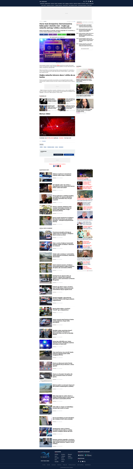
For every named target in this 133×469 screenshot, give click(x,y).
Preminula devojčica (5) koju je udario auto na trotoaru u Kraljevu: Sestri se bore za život (63, 234)
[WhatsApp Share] (62, 34)
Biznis (79, 3)
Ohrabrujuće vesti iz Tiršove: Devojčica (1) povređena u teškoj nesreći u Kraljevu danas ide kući (62, 430)
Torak (45, 147)
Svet (64, 3)
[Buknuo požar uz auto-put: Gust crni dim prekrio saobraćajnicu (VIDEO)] (45, 388)
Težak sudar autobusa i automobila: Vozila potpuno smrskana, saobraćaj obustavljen (63, 255)
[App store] (81, 455)
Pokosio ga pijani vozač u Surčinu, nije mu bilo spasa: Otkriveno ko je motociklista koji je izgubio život (63, 288)
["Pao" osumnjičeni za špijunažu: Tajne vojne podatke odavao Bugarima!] (62, 101)
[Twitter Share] (70, 34)
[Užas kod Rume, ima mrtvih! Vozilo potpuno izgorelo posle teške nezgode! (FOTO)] (45, 355)
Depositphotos (88, 464)
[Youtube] (60, 166)
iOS (48, 138)
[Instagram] (88, 1)
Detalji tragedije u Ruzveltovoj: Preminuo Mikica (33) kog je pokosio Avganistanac (63, 299)
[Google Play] (88, 455)
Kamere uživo (47, 3)
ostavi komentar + (69, 154)
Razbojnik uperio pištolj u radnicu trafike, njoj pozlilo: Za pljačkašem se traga (52, 107)
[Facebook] (86, 1)
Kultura (83, 3)
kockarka (61, 147)
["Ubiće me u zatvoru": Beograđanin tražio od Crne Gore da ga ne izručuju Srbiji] (62, 108)
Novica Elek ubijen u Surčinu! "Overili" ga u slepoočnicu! (61, 309)
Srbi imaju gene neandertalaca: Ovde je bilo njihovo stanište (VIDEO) (84, 95)
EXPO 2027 (89, 5)
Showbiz (60, 3)
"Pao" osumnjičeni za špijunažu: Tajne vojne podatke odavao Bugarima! (70, 100)
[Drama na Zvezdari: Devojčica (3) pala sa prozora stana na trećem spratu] (45, 377)
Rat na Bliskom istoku (73, 5)
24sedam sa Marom (50, 5)
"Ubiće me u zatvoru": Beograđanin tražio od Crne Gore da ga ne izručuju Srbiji (70, 107)
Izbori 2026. (43, 5)
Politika (52, 3)
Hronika (67, 3)
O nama (43, 464)
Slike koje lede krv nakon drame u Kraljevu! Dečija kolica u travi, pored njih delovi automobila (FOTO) (63, 397)
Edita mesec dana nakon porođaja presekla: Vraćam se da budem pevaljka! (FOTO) (84, 110)
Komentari (90, 22)
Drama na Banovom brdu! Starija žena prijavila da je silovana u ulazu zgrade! (63, 365)
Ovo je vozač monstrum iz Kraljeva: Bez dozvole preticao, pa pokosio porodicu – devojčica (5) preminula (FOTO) (63, 219)
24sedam (61, 138)
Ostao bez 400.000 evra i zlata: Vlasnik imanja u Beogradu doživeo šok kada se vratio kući (63, 343)
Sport (56, 3)
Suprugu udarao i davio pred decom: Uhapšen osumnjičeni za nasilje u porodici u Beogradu (52, 100)
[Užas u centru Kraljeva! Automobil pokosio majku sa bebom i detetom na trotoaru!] (45, 246)
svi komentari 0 (58, 154)
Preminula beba (50, 147)
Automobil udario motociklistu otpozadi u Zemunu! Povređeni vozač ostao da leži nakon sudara (85, 25)
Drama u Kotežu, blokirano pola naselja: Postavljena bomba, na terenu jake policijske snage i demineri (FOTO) (62, 208)
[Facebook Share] (43, 34)
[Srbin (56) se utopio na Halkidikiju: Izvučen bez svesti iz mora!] (45, 410)
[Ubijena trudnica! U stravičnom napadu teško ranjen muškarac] (45, 177)
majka (56, 147)
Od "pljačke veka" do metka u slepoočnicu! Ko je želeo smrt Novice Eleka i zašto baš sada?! (64, 186)
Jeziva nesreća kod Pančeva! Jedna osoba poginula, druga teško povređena (63, 321)
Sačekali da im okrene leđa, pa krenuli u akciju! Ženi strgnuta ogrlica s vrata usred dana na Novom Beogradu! (64, 278)
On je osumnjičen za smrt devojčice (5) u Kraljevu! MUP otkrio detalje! (63, 418)
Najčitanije (85, 22)
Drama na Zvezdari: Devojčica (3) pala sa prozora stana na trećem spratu (62, 375)
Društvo (71, 3)
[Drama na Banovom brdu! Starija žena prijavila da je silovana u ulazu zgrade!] (45, 366)
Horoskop (91, 3)
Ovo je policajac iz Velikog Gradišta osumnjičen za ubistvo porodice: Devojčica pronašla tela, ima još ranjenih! (63, 198)
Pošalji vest (65, 464)
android (52, 138)
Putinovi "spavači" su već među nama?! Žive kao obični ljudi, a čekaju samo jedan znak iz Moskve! (86, 44)
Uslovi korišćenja (80, 464)
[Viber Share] (52, 34)
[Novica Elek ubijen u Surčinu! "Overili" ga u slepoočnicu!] (45, 311)
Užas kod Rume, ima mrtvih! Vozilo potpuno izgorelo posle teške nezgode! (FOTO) (63, 354)
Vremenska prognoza (82, 5)
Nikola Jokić (65, 5)
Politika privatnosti (72, 464)
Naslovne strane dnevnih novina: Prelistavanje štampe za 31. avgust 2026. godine (84, 80)
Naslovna (41, 21)
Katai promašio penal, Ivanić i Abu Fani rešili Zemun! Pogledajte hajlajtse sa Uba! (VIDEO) (86, 30)
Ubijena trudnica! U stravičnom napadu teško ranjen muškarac (62, 174)
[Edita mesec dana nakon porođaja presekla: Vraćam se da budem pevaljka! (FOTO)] (85, 103)
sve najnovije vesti (85, 48)
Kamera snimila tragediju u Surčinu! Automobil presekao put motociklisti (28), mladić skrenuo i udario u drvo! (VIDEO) (64, 441)
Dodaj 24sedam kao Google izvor (58, 37)
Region (69, 456)
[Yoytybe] (90, 1)
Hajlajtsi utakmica (58, 5)
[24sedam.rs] (43, 1)
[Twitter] (92, 1)
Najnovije (42, 3)
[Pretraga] (84, 1)
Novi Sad (70, 459)
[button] (57, 126)
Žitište (41, 147)
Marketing (59, 464)
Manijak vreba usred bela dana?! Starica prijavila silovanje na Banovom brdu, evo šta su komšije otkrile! (63, 332)
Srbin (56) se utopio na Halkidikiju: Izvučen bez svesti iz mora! (63, 407)
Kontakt (48, 464)
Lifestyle (75, 3)
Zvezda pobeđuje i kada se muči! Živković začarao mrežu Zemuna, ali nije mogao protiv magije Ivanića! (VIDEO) (86, 40)
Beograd (70, 454)
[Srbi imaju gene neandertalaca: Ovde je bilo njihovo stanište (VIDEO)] (85, 89)
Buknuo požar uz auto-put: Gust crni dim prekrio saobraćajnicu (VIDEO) (63, 385)
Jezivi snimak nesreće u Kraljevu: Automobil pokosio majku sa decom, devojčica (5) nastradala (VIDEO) (64, 266)
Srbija (87, 3)
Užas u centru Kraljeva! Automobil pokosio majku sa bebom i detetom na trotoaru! (63, 244)
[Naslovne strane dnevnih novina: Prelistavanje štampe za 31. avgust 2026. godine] (85, 73)
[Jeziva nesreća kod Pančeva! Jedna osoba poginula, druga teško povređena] (45, 322)
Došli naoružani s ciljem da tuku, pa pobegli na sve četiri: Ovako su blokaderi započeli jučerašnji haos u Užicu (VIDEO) (86, 35)
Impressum (54, 464)
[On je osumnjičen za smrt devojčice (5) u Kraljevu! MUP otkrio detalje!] (45, 420)
